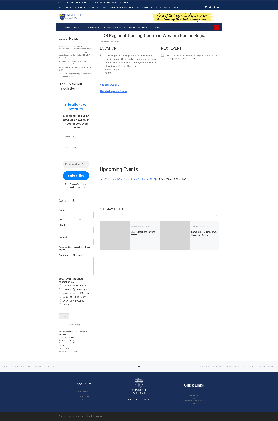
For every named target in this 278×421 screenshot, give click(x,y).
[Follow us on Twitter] (214, 7)
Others (66, 304)
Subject (63, 237)
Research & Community (194, 401)
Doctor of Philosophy (73, 300)
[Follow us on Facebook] (210, 7)
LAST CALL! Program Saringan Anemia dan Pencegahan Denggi (75, 75)
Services (194, 403)
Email (62, 225)
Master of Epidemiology (75, 289)
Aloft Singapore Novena (143, 232)
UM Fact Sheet (84, 397)
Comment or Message (71, 255)
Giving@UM (194, 395)
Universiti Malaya (74, 416)
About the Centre (109, 84)
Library (194, 398)
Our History (84, 394)
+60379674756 (64, 348)
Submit (63, 316)
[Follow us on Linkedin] (206, 7)
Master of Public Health (74, 285)
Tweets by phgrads (76, 325)
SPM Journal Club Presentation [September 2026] (191, 55)
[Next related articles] (216, 214)
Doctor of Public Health (74, 297)
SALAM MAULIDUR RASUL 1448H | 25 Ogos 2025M (75, 68)
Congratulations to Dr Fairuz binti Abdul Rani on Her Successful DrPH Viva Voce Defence (76, 47)
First (60, 219)
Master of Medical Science (76, 293)
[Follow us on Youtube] (218, 7)
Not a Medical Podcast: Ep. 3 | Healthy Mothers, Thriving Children (73, 62)
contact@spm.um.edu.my (69, 351)
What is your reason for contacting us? (71, 280)
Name (62, 210)
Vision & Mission (84, 391)
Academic (194, 393)
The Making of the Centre (113, 91)
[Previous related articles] (211, 214)
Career (84, 399)
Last (79, 219)
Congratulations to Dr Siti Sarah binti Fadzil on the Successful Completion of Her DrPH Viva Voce (75, 55)
